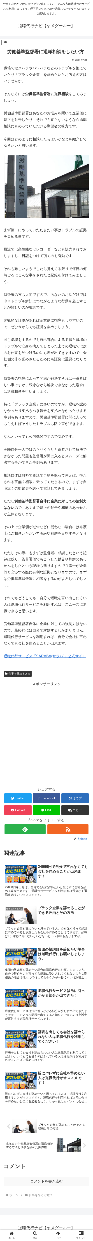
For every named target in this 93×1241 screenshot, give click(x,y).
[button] (75, 810)
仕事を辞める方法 (19, 673)
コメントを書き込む (46, 1181)
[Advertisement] (46, 733)
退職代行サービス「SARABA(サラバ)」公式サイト (45, 656)
